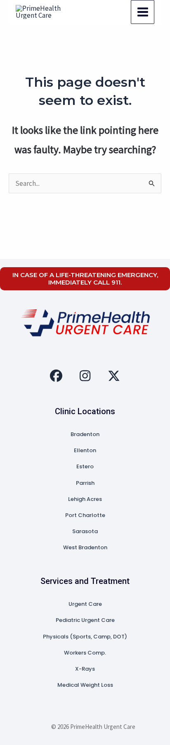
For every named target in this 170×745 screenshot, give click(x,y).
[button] (56, 375)
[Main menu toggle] (143, 12)
